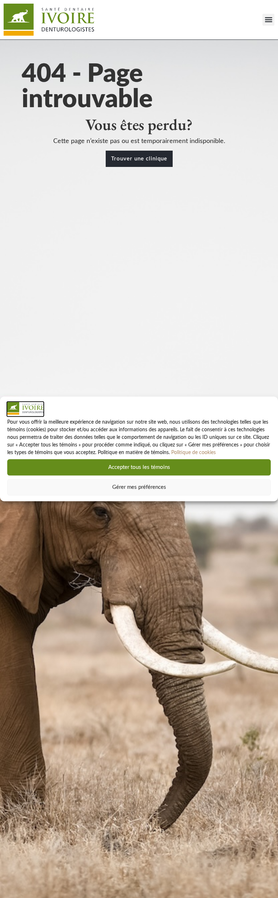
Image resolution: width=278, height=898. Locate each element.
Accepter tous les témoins (139, 467)
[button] (268, 20)
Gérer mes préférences (139, 487)
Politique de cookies (193, 453)
